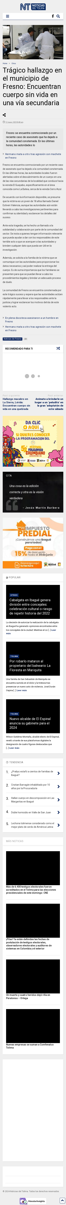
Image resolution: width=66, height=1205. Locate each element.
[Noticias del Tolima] (33, 8)
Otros (14, 595)
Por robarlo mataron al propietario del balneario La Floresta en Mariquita (29, 665)
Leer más (22, 690)
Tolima (14, 656)
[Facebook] (53, 16)
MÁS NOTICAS (15, 841)
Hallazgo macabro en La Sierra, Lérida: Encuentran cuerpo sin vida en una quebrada (16, 404)
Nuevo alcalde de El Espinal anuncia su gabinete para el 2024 (30, 723)
